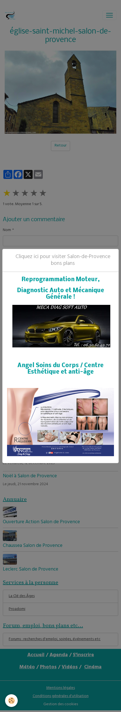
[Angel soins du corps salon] (60, 422)
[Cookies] (11, 700)
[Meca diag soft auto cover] (61, 326)
